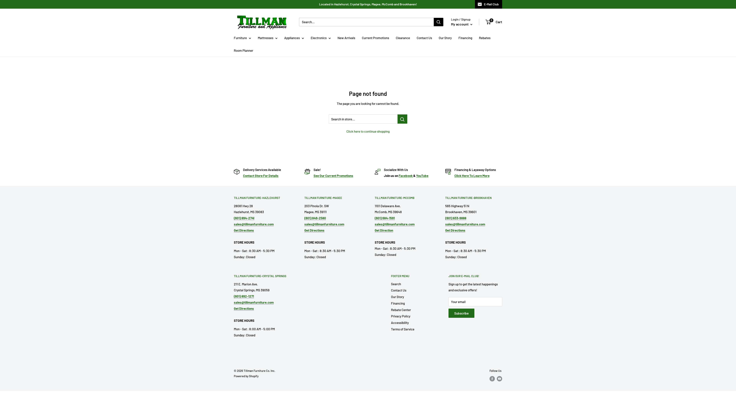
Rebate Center (401, 310)
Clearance (403, 38)
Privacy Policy (400, 316)
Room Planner (243, 50)
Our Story (445, 38)
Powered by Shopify (246, 376)
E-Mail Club (491, 4)
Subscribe (461, 313)
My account (460, 24)
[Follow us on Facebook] (492, 378)
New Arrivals (346, 38)
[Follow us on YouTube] (499, 378)
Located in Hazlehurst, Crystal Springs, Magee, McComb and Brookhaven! (368, 4)
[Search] (438, 22)
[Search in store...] (402, 119)
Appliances (292, 38)
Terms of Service (402, 329)
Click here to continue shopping (368, 131)
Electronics (319, 38)
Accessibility (400, 322)
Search (396, 284)
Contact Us (424, 38)
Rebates (484, 38)
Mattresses (265, 38)
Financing (465, 38)
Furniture (240, 38)
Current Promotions (375, 38)
